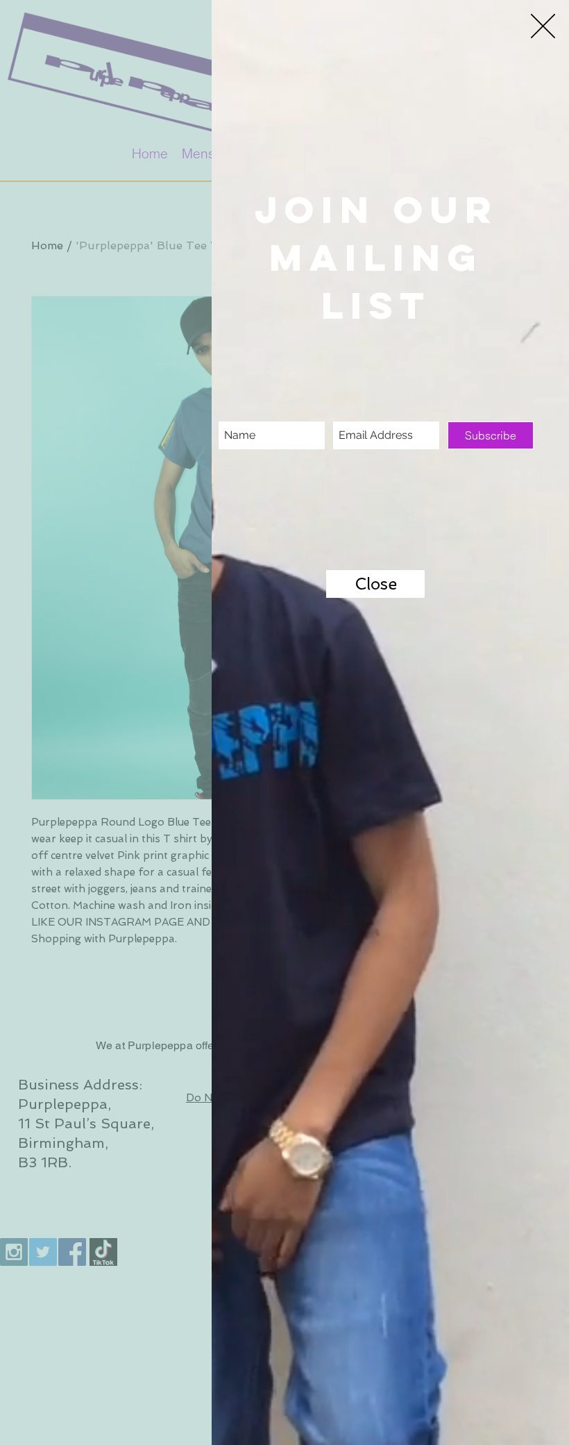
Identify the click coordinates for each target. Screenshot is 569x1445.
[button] (543, 26)
